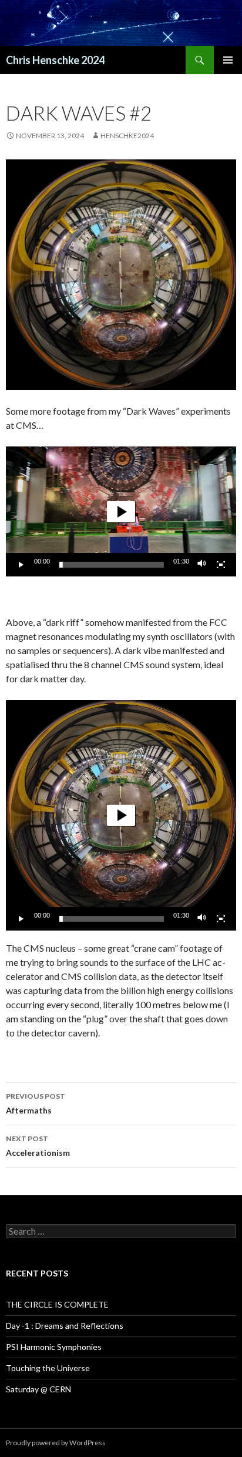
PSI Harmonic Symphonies (54, 1347)
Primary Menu (228, 60)
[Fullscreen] (221, 565)
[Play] (21, 565)
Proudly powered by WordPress (56, 1442)
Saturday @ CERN (38, 1389)
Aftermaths (35, 1103)
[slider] (111, 565)
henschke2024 (127, 135)
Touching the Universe (48, 1368)
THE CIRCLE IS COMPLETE (57, 1304)
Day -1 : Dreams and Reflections (64, 1326)
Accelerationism (38, 1146)
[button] (121, 511)
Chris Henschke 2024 (55, 60)
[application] (121, 511)
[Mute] (202, 565)
